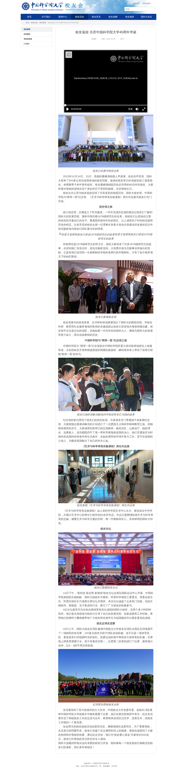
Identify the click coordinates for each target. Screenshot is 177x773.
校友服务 (129, 17)
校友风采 (96, 17)
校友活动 (79, 17)
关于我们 (46, 17)
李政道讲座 (28, 39)
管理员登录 (146, 3)
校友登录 (136, 3)
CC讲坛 (26, 44)
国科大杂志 (146, 17)
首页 (29, 17)
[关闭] (159, 727)
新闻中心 (62, 17)
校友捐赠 (113, 17)
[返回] (42, 5)
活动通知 (27, 34)
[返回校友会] (73, 5)
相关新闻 (42, 23)
